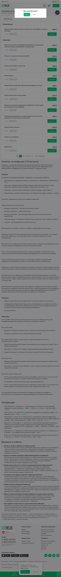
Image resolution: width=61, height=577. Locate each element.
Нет (34, 14)
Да (27, 14)
